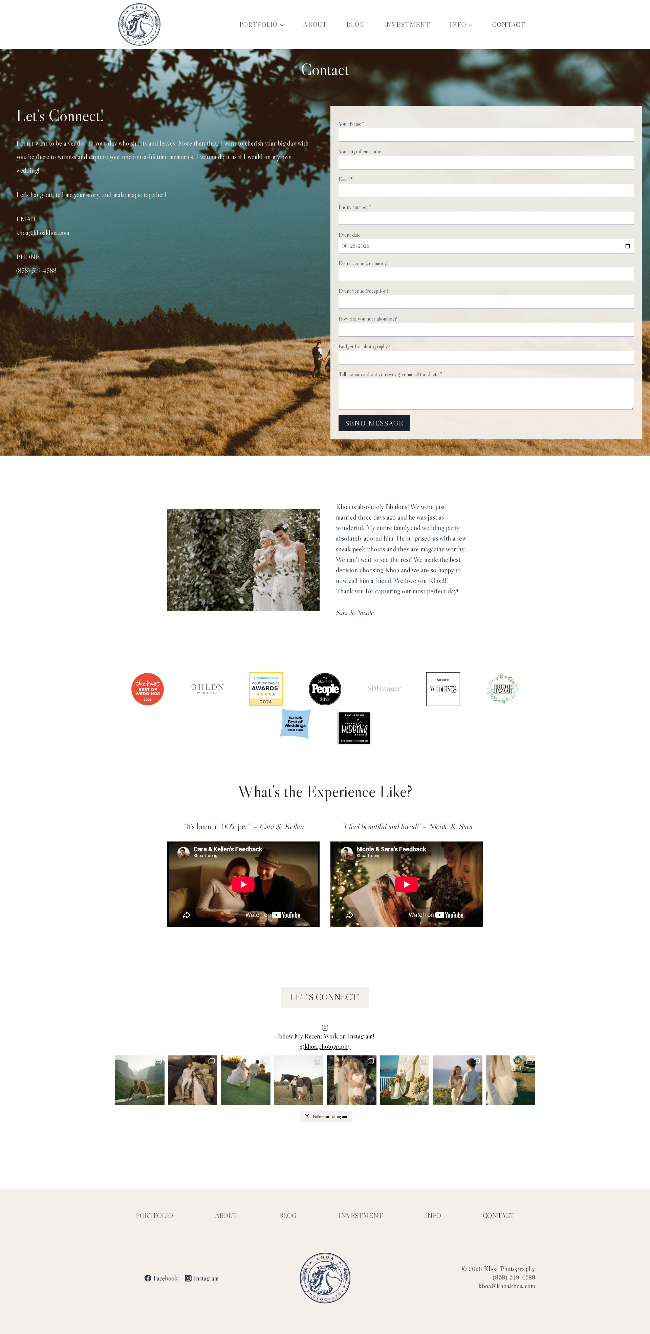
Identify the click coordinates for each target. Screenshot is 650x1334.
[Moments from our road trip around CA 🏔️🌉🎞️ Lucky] (140, 1080)
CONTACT (509, 24)
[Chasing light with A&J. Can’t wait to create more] (193, 1080)
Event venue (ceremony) (364, 263)
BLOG (355, 24)
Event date (350, 234)
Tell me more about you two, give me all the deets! (390, 374)
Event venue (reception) (363, 290)
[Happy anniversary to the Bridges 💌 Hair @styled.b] (351, 1080)
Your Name (351, 123)
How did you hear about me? (368, 318)
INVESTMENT (407, 24)
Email (346, 179)
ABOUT (315, 24)
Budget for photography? (364, 346)
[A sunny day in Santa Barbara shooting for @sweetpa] (511, 1080)
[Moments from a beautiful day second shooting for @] (405, 1080)
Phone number (355, 206)
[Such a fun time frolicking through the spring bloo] (457, 1080)
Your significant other (361, 151)
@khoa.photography (325, 1046)
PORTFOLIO (154, 1215)
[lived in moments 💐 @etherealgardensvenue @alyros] (245, 1080)
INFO (433, 1215)
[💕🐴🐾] (299, 1080)
